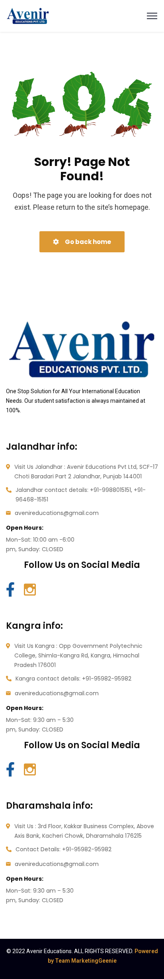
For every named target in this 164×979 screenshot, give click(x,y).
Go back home (87, 242)
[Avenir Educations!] (28, 15)
